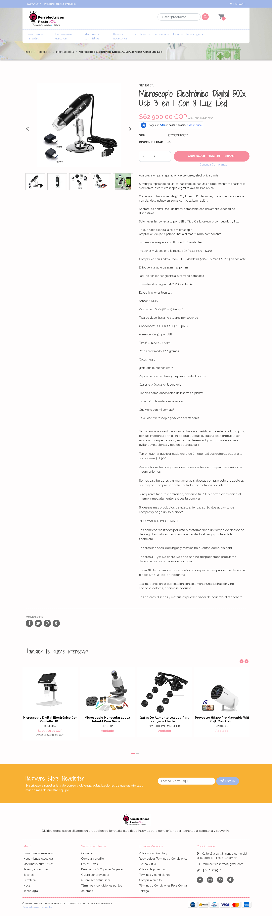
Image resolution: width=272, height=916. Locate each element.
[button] (133, 753)
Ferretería (160, 34)
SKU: (142, 135)
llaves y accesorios (120, 36)
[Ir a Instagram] (210, 880)
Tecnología (193, 34)
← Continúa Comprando (211, 164)
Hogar (176, 34)
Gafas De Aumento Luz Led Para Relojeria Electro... (165, 719)
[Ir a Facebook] (200, 879)
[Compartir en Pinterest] (47, 623)
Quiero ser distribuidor (95, 880)
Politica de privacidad (152, 869)
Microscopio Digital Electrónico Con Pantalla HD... (50, 719)
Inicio (28, 51)
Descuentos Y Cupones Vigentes (102, 869)
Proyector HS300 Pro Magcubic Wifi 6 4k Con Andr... (222, 719)
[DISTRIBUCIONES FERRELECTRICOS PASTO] (46, 19)
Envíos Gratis (89, 864)
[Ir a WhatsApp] (220, 880)
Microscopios (65, 51)
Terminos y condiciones (154, 874)
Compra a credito (92, 858)
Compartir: (35, 617)
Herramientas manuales (34, 36)
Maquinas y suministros (91, 36)
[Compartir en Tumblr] (56, 623)
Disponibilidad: (151, 142)
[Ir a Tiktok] (230, 880)
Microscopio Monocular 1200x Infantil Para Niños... (107, 719)
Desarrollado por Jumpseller (37, 907)
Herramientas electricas (63, 36)
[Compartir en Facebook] (29, 623)
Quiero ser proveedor (95, 874)
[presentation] (27, 130)
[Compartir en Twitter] (38, 623)
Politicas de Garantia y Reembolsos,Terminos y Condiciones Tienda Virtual (163, 859)
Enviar (230, 781)
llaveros (145, 34)
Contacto (87, 853)
